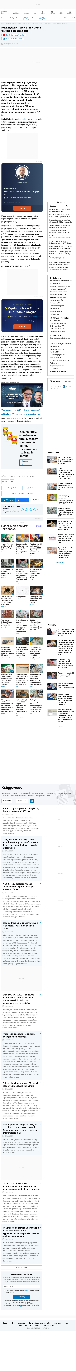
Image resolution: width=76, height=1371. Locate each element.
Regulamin (57, 1323)
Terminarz (57, 381)
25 (55, 386)
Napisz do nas (34, 488)
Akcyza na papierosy (57, 366)
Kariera (67, 1323)
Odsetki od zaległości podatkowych (57, 307)
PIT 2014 (5, 481)
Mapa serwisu (49, 1325)
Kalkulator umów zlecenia (58, 292)
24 (51, 386)
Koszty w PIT (54, 352)
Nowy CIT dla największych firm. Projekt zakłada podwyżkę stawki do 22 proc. (60, 263)
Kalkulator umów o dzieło (58, 294)
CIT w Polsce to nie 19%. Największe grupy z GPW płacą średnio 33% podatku (59, 242)
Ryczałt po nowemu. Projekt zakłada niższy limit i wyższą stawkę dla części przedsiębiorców (60, 268)
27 (61, 386)
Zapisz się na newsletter (25, 493)
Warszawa (34, 316)
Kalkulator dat (54, 314)
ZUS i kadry (51, 793)
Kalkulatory (57, 278)
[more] (12, 481)
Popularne (53, 206)
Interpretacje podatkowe (58, 371)
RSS (20, 1325)
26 (58, 386)
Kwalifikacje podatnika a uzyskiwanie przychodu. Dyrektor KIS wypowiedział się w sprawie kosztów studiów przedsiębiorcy (60, 237)
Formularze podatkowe (57, 331)
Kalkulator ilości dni (56, 311)
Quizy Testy (54, 368)
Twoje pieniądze (42, 18)
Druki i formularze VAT (57, 329)
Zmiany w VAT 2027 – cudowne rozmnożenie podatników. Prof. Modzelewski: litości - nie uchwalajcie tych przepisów (59, 226)
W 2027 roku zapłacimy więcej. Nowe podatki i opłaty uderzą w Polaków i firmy (59, 216)
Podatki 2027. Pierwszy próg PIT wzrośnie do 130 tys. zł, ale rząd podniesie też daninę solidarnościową (60, 253)
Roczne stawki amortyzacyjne (60, 360)
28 (64, 386)
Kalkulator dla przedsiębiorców (60, 286)
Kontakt (28, 1325)
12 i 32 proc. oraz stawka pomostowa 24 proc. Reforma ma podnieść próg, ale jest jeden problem (60, 232)
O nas (5, 1323)
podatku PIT (26, 266)
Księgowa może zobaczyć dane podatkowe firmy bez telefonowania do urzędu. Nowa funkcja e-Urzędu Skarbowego (59, 210)
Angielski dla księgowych (36, 795)
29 (67, 386)
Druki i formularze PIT (57, 326)
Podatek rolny (54, 363)
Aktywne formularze (61, 318)
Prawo (34, 18)
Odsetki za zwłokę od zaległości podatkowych (60, 345)
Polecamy (51, 624)
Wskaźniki (57, 335)
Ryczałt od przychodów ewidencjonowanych (57, 356)
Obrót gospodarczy (38, 793)
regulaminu (26, 1290)
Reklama (37, 1325)
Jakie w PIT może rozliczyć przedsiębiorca (20, 414)
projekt (24, 119)
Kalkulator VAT (55, 303)
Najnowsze (61, 206)
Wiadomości (23, 23)
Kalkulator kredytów (56, 300)
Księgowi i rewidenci (64, 793)
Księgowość (4, 18)
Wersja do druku (13, 488)
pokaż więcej (20, 1267)
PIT (35, 237)
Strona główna (5, 23)
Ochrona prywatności (17, 1323)
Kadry (12, 18)
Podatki (14, 793)
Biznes (18, 18)
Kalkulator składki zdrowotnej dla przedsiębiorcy (61, 282)
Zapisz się (22, 208)
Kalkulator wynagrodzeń (58, 289)
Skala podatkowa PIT (57, 349)
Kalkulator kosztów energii (58, 297)
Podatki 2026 (53, 452)
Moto (49, 18)
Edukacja (67, 18)
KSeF (73, 18)
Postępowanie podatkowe (58, 323)
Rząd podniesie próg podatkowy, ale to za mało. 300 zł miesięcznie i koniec (60, 221)
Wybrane (68, 206)
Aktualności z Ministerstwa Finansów (13, 795)
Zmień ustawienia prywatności (39, 1323)
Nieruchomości (57, 18)
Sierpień (67, 381)
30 (70, 386)
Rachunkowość (55, 320)
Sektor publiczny (26, 18)
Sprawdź (25, 462)
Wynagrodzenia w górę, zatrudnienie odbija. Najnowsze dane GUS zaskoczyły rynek (59, 258)
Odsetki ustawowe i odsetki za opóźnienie (60, 339)
